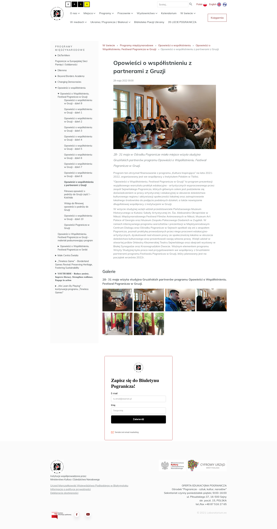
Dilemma (62, 70)
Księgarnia (217, 17)
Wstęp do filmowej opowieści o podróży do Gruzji (76, 206)
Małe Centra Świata (68, 255)
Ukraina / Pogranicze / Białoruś (109, 22)
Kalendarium (168, 13)
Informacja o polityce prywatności (70, 489)
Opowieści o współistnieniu (72, 87)
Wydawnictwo (146, 13)
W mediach (77, 22)
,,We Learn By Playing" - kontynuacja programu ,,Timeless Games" (71, 289)
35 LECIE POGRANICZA (182, 22)
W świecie (186, 13)
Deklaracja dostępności (64, 492)
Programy (105, 13)
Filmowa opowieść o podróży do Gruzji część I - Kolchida (77, 194)
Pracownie (124, 13)
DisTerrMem (64, 55)
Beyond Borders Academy (71, 76)
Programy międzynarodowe (136, 45)
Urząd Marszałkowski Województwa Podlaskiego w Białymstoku (89, 485)
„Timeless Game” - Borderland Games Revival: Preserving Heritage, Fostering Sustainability (73, 264)
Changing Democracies (69, 81)
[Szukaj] (190, 4)
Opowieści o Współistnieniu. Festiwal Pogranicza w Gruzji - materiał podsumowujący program (75, 237)
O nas (73, 13)
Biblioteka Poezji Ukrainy (149, 22)
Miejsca (88, 13)
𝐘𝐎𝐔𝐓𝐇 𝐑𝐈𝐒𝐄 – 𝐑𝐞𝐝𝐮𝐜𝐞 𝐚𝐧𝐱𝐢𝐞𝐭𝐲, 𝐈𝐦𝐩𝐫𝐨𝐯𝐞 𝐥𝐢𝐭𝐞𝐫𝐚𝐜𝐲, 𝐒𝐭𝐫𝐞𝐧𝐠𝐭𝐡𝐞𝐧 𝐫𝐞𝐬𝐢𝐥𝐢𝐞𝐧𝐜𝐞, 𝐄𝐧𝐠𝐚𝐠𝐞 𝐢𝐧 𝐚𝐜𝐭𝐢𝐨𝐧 (74, 277)
